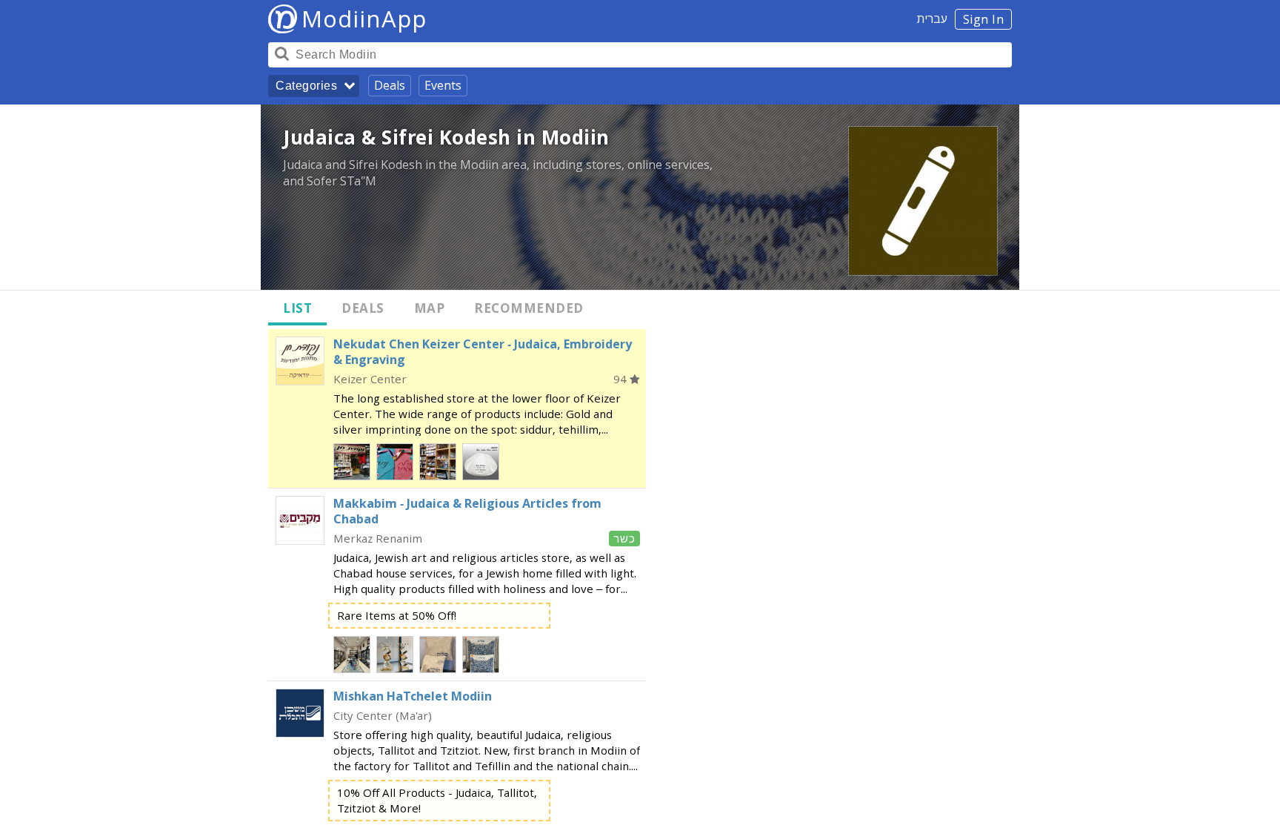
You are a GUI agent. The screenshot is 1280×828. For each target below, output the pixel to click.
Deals (389, 85)
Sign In (983, 19)
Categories (306, 85)
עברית (932, 18)
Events (442, 85)
